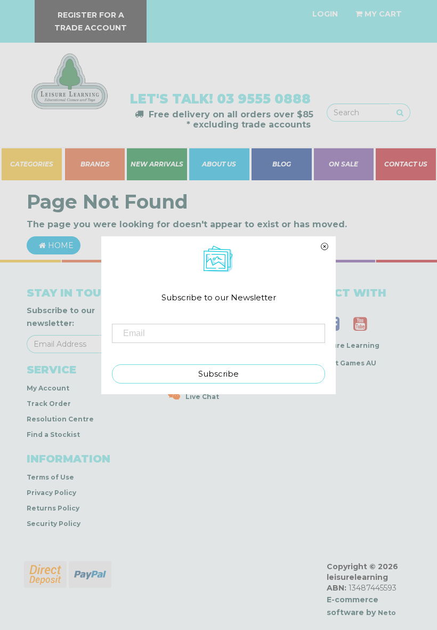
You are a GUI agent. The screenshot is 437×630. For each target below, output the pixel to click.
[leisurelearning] (68, 77)
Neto (387, 613)
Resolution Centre (60, 419)
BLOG (281, 164)
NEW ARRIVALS (157, 164)
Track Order (49, 404)
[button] (274, 619)
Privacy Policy (51, 493)
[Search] (400, 112)
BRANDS (95, 164)
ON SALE (343, 164)
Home (60, 245)
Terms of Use (50, 477)
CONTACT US (406, 164)
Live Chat (202, 397)
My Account (48, 388)
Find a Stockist (53, 434)
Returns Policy (53, 508)
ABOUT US (219, 164)
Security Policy (53, 524)
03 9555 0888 (264, 99)
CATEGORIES (31, 164)
